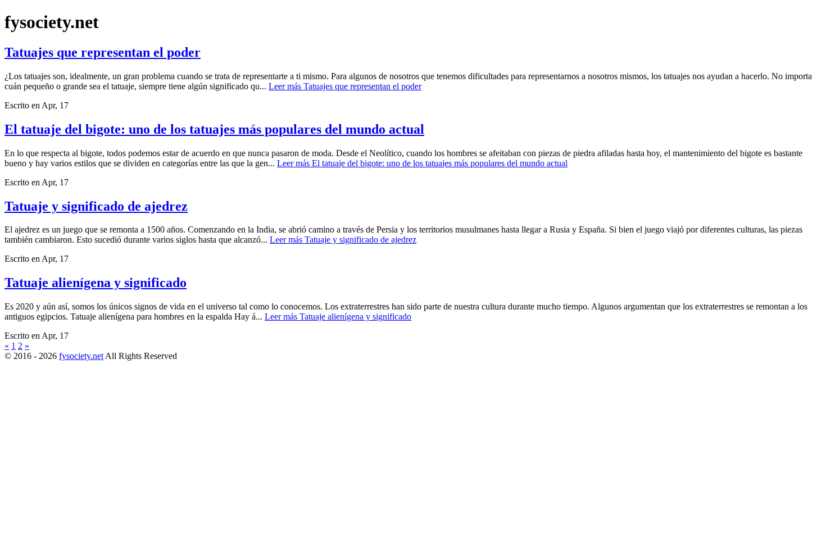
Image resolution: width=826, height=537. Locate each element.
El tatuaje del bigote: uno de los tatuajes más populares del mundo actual (214, 129)
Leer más (345, 86)
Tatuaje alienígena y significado (95, 282)
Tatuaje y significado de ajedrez (96, 206)
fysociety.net (81, 356)
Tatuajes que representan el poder (102, 52)
